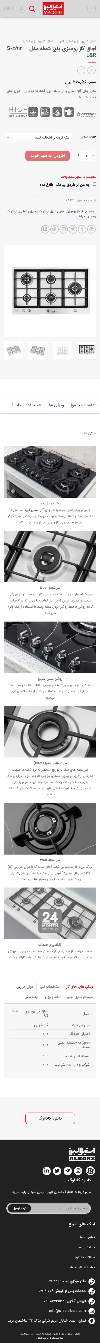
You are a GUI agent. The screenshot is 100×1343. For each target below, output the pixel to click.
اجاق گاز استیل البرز (38, 510)
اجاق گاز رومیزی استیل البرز (77, 41)
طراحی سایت (56, 1338)
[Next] (8, 291)
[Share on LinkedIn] (45, 229)
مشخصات (34, 405)
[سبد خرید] (8, 9)
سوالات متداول (84, 1257)
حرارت (20, 873)
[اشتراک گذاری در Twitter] (73, 229)
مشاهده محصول (83, 405)
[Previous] (88, 291)
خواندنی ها (86, 1247)
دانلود (16, 405)
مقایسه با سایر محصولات (78, 177)
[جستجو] (32, 9)
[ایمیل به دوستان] (63, 229)
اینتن (39, 1338)
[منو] (91, 9)
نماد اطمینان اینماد (82, 1267)
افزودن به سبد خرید (47, 155)
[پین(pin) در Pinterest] (54, 229)
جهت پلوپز (88, 137)
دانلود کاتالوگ (50, 1118)
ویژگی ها (56, 405)
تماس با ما (87, 1237)
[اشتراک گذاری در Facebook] (82, 229)
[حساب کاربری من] (21, 9)
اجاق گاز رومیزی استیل (37, 41)
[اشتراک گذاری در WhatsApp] (91, 229)
